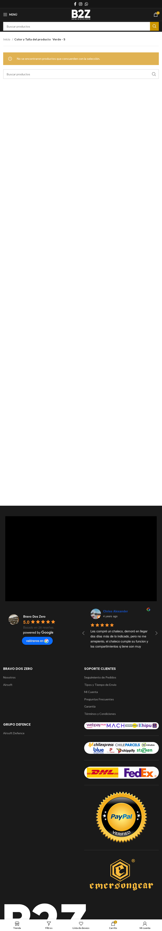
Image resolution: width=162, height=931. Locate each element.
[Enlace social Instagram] (81, 4)
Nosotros (9, 677)
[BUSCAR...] (154, 26)
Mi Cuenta (91, 692)
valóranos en (34, 640)
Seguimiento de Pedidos (100, 677)
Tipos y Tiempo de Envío (100, 684)
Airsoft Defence (13, 733)
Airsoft (7, 684)
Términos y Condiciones (100, 714)
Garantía (90, 706)
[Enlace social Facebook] (75, 4)
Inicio (7, 39)
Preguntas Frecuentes (99, 699)
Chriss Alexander (115, 611)
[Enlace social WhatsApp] (86, 4)
